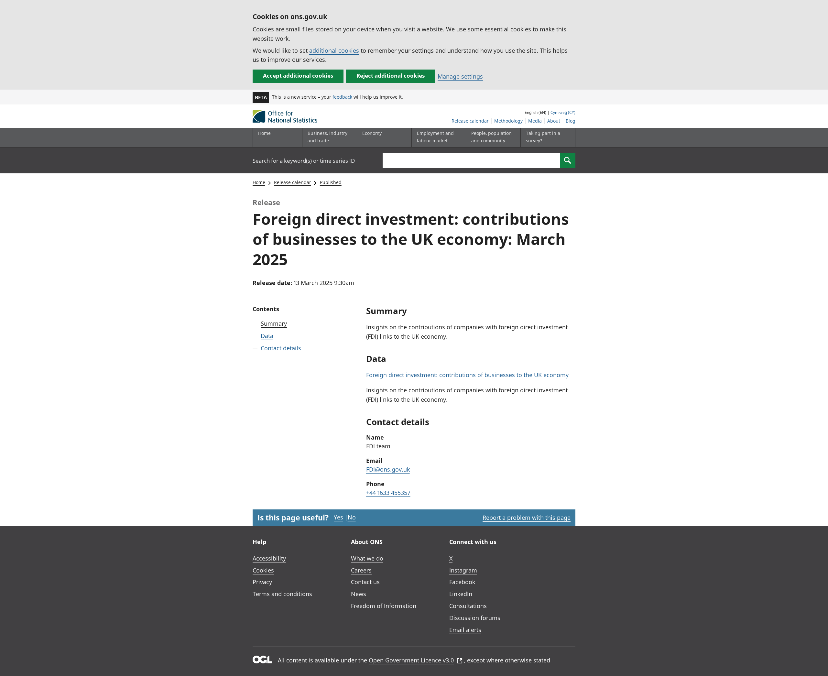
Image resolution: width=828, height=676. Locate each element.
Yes (338, 517)
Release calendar (470, 121)
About (553, 121)
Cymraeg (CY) (562, 112)
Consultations (468, 606)
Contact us (365, 582)
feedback (342, 97)
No (352, 517)
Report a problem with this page (527, 517)
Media (535, 121)
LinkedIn (460, 594)
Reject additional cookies (390, 75)
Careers (361, 570)
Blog (570, 121)
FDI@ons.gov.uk (388, 469)
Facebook (462, 582)
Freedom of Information (383, 606)
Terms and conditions (282, 594)
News (358, 594)
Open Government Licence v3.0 (411, 660)
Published (331, 182)
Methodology (508, 121)
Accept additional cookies (298, 75)
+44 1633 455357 (388, 492)
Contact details (281, 348)
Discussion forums (474, 618)
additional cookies (334, 50)
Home (264, 133)
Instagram (463, 570)
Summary (274, 323)
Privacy (262, 582)
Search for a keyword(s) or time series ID (304, 160)
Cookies (263, 570)
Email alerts (465, 630)
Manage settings (460, 76)
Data (267, 336)
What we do (367, 558)
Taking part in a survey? (543, 136)
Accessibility (269, 558)
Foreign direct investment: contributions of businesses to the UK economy (467, 375)
